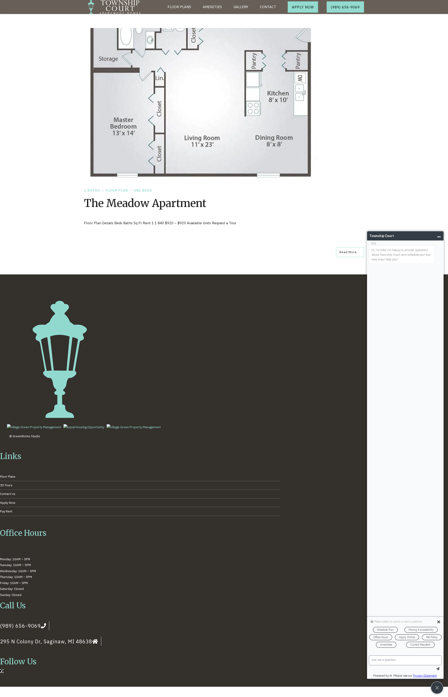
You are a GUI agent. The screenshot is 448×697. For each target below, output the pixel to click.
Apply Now (7, 503)
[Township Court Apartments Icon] (59, 418)
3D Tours (6, 485)
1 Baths (92, 190)
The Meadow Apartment (145, 203)
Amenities (212, 7)
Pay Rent (6, 511)
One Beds (142, 190)
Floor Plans (179, 7)
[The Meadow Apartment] (224, 102)
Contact (268, 7)
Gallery (241, 7)
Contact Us (7, 494)
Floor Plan (116, 190)
